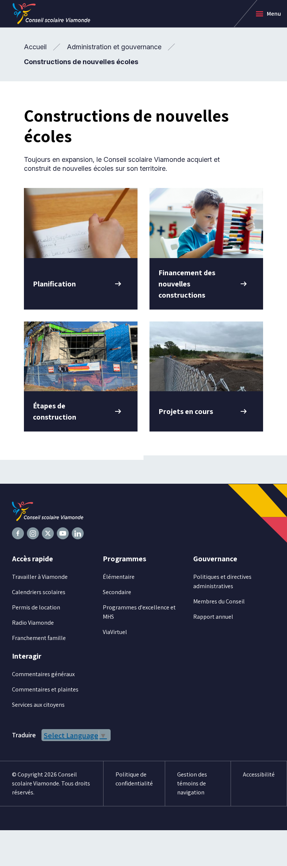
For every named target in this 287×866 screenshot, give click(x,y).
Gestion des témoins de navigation (192, 783)
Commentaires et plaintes (45, 689)
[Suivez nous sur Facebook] (18, 533)
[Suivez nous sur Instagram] (33, 533)
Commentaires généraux (43, 674)
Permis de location (36, 607)
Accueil (35, 47)
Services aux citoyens (38, 705)
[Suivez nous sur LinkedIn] (78, 533)
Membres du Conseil (219, 601)
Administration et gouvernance (114, 47)
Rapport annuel (213, 617)
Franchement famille (39, 638)
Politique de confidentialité (134, 779)
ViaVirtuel (115, 632)
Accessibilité (259, 774)
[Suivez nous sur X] (48, 533)
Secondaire (117, 592)
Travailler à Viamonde (40, 577)
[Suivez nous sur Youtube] (63, 533)
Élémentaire (119, 577)
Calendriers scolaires (38, 592)
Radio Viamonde (33, 623)
